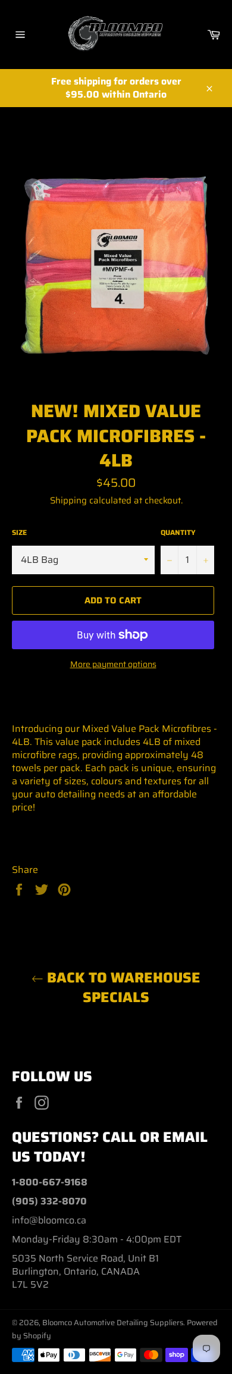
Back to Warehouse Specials (121, 987)
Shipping (68, 500)
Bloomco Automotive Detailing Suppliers (112, 1322)
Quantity (178, 533)
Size (19, 533)
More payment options (113, 664)
